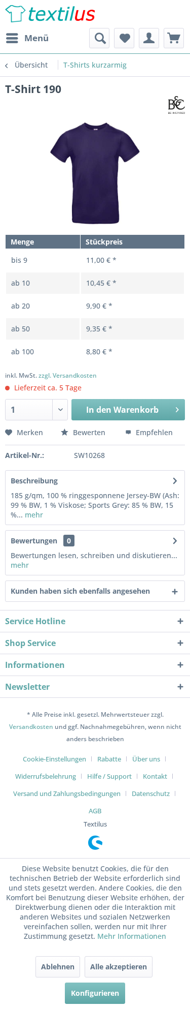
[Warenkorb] (174, 38)
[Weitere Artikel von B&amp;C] (176, 105)
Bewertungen (34, 540)
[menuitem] (27, 38)
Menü (36, 38)
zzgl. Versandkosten (68, 375)
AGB (95, 810)
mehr (33, 514)
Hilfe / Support (109, 776)
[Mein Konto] (149, 38)
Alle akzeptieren (118, 966)
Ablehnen (57, 966)
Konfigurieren (95, 993)
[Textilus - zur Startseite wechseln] (50, 14)
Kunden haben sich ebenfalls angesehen (80, 591)
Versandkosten (31, 726)
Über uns (146, 758)
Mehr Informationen (131, 936)
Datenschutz (151, 793)
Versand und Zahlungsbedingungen (67, 793)
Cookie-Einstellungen (54, 758)
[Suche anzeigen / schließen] (99, 38)
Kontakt (155, 776)
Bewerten (89, 432)
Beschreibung (34, 480)
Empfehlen (153, 432)
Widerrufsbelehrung (45, 776)
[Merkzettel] (124, 38)
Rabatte (109, 758)
